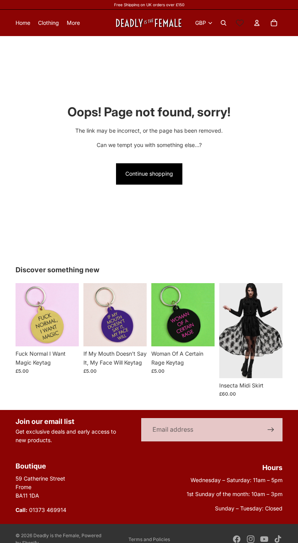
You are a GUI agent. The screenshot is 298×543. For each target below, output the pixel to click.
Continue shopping (149, 173)
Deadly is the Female (56, 535)
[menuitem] (73, 23)
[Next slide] (273, 330)
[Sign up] (271, 430)
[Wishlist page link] (240, 23)
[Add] (67, 334)
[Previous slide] (227, 330)
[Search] (223, 22)
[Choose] (270, 366)
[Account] (256, 22)
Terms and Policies (149, 539)
